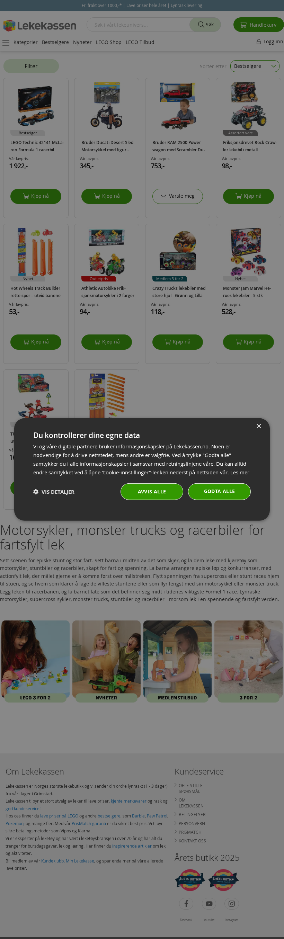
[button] (53, 492)
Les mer (239, 471)
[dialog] (142, 469)
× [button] (258, 426)
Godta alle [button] (219, 491)
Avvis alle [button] (152, 491)
